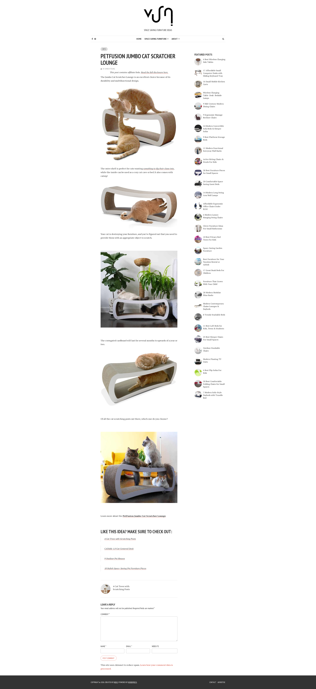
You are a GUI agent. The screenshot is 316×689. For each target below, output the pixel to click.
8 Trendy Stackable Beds (214, 314)
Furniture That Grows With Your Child (213, 282)
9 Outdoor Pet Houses (114, 558)
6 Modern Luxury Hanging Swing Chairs (213, 216)
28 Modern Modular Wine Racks (212, 294)
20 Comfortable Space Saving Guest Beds (213, 183)
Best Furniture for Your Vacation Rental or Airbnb (213, 262)
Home (138, 38)
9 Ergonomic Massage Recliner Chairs (212, 116)
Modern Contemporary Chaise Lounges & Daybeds (213, 306)
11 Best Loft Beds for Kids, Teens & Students (213, 327)
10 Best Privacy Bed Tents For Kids (212, 238)
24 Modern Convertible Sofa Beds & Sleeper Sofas (213, 129)
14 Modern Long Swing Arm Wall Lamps (213, 194)
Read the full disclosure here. (154, 72)
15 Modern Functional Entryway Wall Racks (213, 149)
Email (129, 646)
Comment (105, 614)
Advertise (221, 682)
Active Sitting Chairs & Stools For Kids (213, 160)
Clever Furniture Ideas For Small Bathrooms (213, 227)
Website (155, 646)
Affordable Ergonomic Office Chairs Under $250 (213, 206)
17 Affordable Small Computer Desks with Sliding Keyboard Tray (213, 73)
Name (103, 646)
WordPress (132, 682)
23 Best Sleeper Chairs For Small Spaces (213, 338)
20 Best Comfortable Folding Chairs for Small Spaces (214, 384)
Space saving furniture (155, 38)
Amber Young (110, 68)
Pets (104, 49)
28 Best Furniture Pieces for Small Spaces (214, 171)
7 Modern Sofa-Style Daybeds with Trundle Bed (213, 395)
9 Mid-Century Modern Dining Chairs (213, 105)
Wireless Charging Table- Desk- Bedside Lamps (212, 95)
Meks (116, 682)
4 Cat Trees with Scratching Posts (120, 538)
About (175, 38)
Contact (212, 682)
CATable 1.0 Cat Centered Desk (119, 548)
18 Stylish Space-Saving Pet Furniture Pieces (125, 568)
